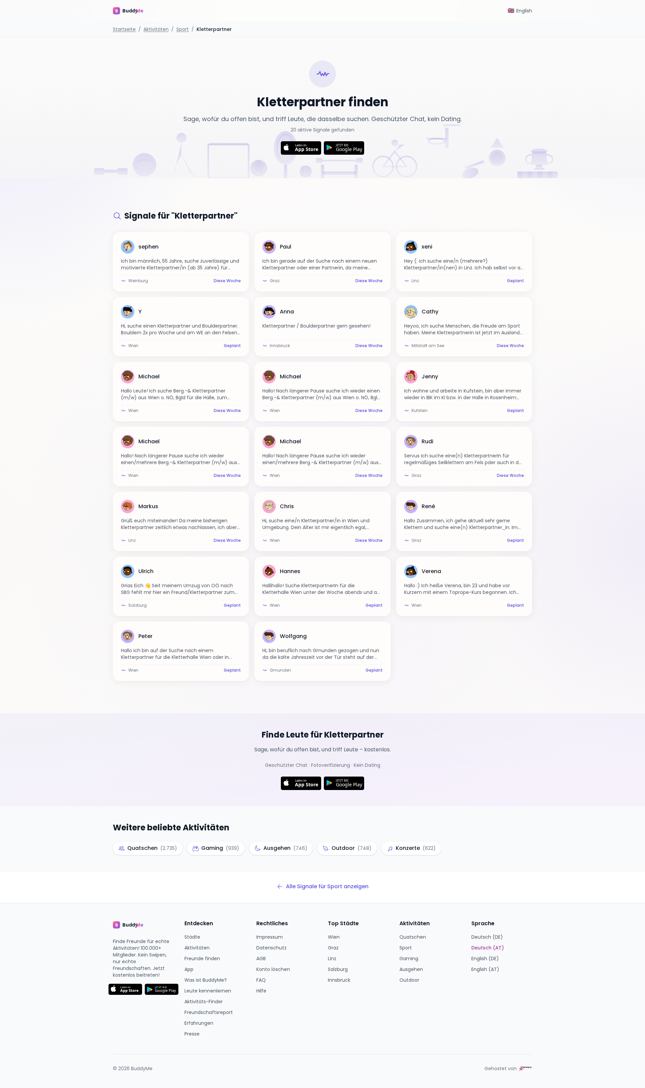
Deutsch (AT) (487, 947)
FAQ (261, 980)
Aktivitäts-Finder (203, 1001)
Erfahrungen (198, 1023)
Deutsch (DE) (487, 937)
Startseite (124, 29)
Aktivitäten (156, 29)
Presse (192, 1033)
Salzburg (338, 969)
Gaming (408, 958)
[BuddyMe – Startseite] (133, 10)
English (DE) (485, 958)
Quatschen (412, 937)
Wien (334, 937)
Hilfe (261, 990)
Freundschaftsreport (208, 1012)
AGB (261, 958)
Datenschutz (271, 947)
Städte (192, 937)
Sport (182, 29)
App (189, 969)
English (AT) (485, 969)
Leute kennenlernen (207, 990)
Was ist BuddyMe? (205, 980)
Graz (333, 947)
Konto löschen (273, 969)
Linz (332, 958)
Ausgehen (411, 969)
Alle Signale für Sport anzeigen (327, 886)
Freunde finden (202, 958)
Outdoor (409, 980)
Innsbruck (339, 980)
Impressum (269, 937)
